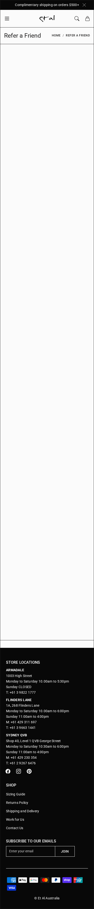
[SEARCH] (77, 18)
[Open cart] (87, 18)
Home (56, 35)
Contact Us (14, 828)
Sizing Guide (15, 794)
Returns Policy (17, 803)
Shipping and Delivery (22, 811)
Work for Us (15, 819)
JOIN (65, 851)
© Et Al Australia (47, 898)
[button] (8, 18)
